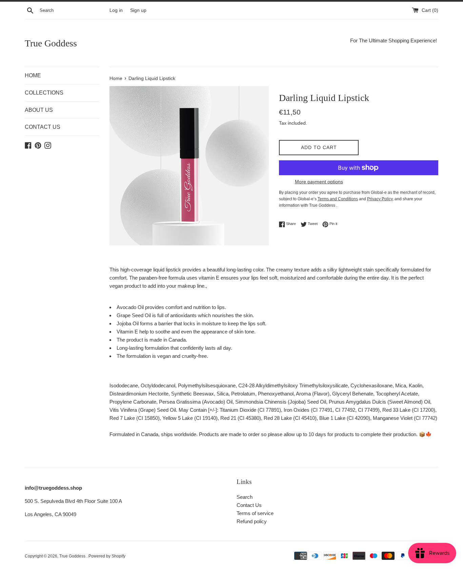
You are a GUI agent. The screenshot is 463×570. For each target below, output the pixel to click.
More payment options (319, 181)
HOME (33, 75)
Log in (116, 10)
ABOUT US (39, 110)
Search (245, 497)
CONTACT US (42, 127)
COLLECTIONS (44, 93)
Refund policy (252, 521)
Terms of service (255, 513)
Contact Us (249, 505)
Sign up (138, 10)
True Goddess (51, 43)
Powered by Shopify (106, 556)
